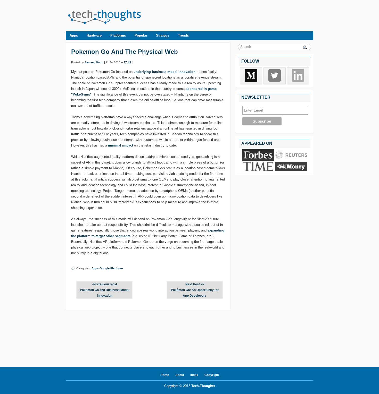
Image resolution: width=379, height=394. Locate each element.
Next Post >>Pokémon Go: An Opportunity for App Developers (195, 289)
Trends (183, 35)
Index (194, 375)
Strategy (162, 35)
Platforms (118, 35)
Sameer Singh (94, 62)
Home (164, 375)
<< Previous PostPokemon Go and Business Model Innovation (104, 289)
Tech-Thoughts (203, 386)
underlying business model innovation (164, 72)
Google (105, 268)
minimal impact (120, 145)
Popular (141, 35)
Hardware (94, 35)
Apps (74, 35)
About (179, 375)
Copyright (211, 375)
